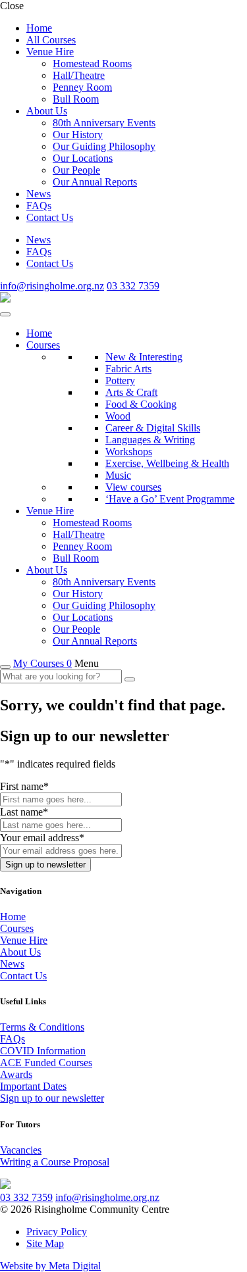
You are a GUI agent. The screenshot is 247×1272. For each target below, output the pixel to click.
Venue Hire (50, 51)
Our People (76, 170)
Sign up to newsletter (45, 864)
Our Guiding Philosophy (104, 146)
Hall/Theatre (79, 75)
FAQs (38, 205)
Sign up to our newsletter (52, 1098)
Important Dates (33, 1086)
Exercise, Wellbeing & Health (167, 463)
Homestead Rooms (92, 63)
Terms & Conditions (42, 1027)
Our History (78, 134)
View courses (133, 487)
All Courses (51, 39)
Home (39, 28)
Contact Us (49, 217)
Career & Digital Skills (152, 427)
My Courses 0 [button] (42, 663)
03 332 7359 (133, 285)
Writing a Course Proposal (54, 1161)
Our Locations (83, 158)
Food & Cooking (141, 404)
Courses (43, 345)
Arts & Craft (131, 392)
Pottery (120, 380)
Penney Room (82, 87)
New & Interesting (143, 356)
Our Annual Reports (95, 181)
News (38, 193)
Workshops (128, 451)
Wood (117, 416)
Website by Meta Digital (50, 1265)
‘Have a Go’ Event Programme (169, 498)
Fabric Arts (128, 368)
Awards (16, 1074)
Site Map (45, 1243)
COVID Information (43, 1050)
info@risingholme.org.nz (52, 285)
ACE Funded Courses (46, 1062)
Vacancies (20, 1150)
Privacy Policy (56, 1231)
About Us (46, 110)
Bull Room (76, 99)
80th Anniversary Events (104, 122)
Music (118, 475)
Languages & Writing (150, 439)
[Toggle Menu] (5, 314)
